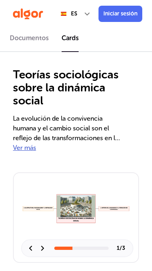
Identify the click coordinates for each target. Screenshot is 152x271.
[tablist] (76, 39)
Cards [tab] (70, 38)
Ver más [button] (24, 148)
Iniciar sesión (120, 13)
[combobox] (76, 14)
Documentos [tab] (29, 38)
